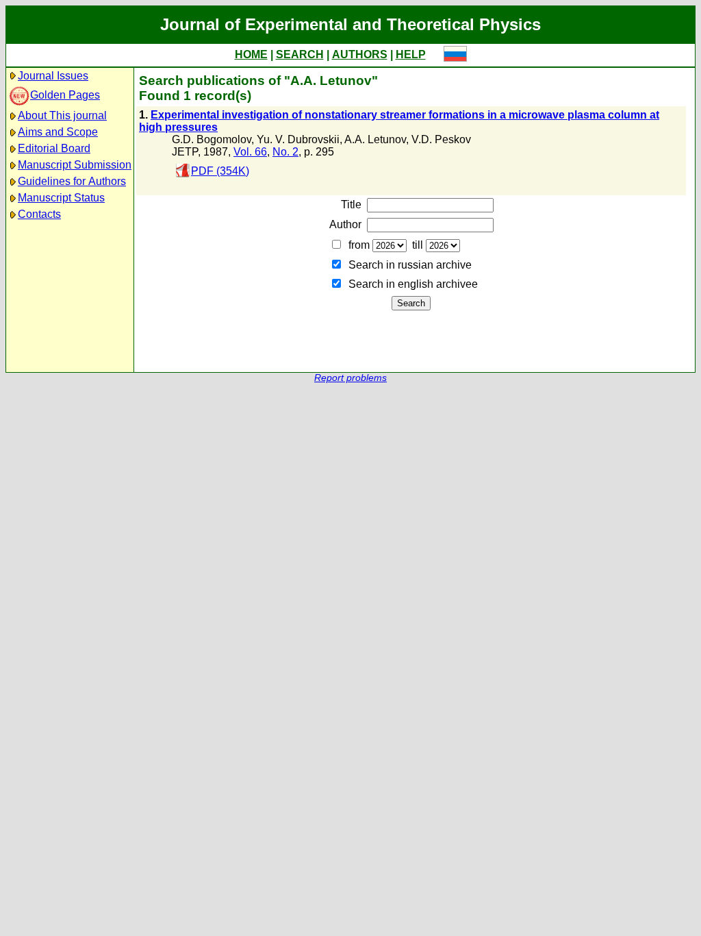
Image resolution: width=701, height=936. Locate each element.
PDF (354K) (220, 171)
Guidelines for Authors (72, 181)
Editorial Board (54, 148)
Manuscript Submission (74, 165)
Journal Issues (53, 76)
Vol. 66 (250, 152)
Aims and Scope (58, 132)
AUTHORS (359, 54)
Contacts (39, 214)
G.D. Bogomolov (211, 139)
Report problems (350, 378)
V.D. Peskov (441, 139)
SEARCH (300, 54)
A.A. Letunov (375, 139)
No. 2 (285, 152)
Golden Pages (65, 95)
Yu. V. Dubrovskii (298, 139)
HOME (251, 54)
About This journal (62, 115)
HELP (411, 54)
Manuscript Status (61, 198)
